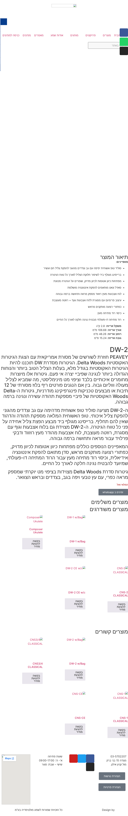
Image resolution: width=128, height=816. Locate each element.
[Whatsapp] (124, 42)
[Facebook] (124, 32)
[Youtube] (73, 758)
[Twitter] (82, 758)
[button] (104, 35)
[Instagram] (124, 51)
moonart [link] (121, 809)
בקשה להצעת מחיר (78, 552)
